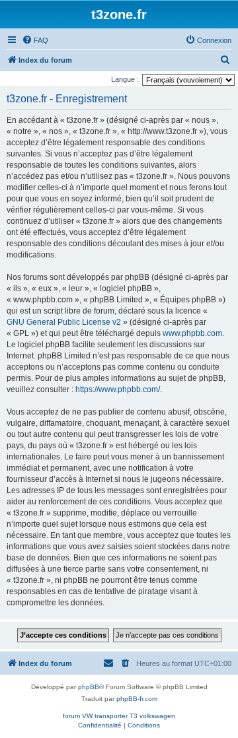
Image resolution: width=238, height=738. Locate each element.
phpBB (88, 686)
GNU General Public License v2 (64, 322)
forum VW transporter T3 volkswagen (119, 716)
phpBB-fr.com (136, 698)
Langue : (125, 79)
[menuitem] (35, 40)
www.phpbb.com (192, 333)
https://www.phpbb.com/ (117, 389)
